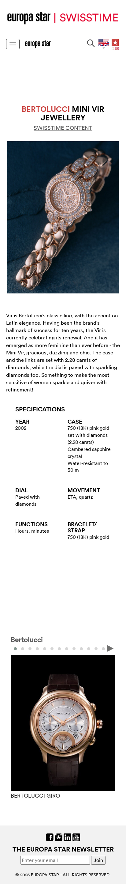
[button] (22, 649)
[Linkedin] (67, 836)
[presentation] (15, 648)
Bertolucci (27, 639)
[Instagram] (58, 836)
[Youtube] (76, 836)
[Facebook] (50, 836)
